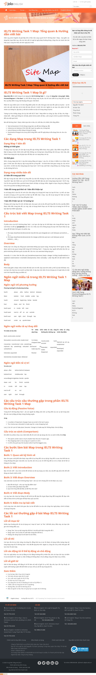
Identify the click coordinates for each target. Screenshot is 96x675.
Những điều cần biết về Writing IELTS (19, 587)
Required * (75, 48)
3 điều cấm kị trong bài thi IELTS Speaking (21, 584)
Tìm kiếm (90, 6)
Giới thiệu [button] (12, 10)
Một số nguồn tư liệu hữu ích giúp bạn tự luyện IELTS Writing (27, 589)
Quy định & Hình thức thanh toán (79, 640)
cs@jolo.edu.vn (87, 662)
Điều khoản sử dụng (37, 640)
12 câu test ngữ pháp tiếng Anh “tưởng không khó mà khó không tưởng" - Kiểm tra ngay (81, 261)
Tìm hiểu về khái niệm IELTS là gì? (18, 576)
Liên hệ (75, 2)
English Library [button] (66, 10)
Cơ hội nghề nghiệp (85, 2)
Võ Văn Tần (76, 96)
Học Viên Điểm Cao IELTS (50, 10)
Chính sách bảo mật (58, 640)
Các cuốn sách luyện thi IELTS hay (18, 578)
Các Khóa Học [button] (33, 10)
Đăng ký (87, 86)
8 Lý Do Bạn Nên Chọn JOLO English (19, 574)
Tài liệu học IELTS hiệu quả (16, 580)
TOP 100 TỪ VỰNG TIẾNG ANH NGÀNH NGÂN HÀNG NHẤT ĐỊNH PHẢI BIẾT (82, 196)
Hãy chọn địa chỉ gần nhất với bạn (81, 66)
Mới (77, 114)
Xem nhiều (86, 114)
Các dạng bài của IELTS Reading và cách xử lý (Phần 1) (24, 582)
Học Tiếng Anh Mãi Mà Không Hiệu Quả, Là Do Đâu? (81, 224)
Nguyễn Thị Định (78, 93)
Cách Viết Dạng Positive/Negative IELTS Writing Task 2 (81, 282)
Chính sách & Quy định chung (16, 640)
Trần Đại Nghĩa (78, 90)
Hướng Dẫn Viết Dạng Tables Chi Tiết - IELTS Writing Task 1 (80, 169)
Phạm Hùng (76, 101)
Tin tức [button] (22, 10)
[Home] (7, 598)
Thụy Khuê (76, 98)
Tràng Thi (76, 104)
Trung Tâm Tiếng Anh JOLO (6, 10)
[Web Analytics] (4, 674)
